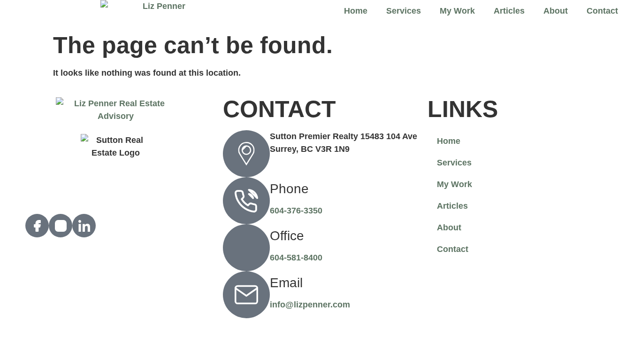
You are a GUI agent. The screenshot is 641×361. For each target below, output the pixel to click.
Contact (602, 11)
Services (403, 11)
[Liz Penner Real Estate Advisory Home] (160, 13)
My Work (457, 11)
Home (355, 11)
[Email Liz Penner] (246, 294)
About (555, 11)
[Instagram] (60, 225)
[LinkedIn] (84, 225)
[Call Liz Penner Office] (246, 247)
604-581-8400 (296, 257)
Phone (289, 188)
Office (287, 235)
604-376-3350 (296, 210)
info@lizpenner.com (310, 304)
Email (286, 282)
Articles (509, 11)
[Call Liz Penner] (246, 200)
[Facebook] (37, 225)
